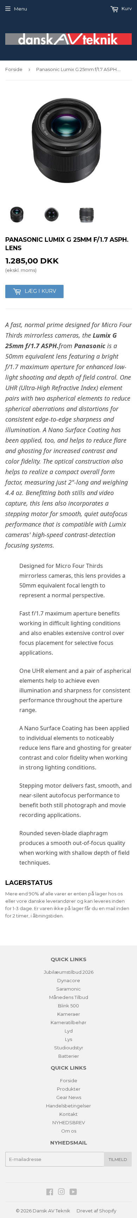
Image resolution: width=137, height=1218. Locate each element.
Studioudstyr (68, 1047)
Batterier (68, 1056)
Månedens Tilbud (68, 997)
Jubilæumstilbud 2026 (68, 972)
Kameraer (68, 1014)
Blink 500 (68, 1005)
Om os (68, 1131)
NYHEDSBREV (68, 1122)
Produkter (68, 1089)
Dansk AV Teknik (51, 1210)
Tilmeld (118, 1159)
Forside (13, 69)
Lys (68, 1039)
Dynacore (68, 980)
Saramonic (68, 989)
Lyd (69, 1031)
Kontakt (68, 1114)
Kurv (126, 8)
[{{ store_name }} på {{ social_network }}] (49, 1193)
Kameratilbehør (68, 1022)
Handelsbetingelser (68, 1105)
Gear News (68, 1097)
